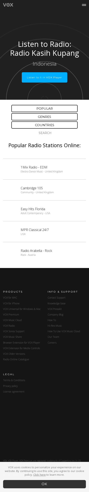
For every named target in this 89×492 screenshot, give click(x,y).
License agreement (13, 391)
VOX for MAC (10, 297)
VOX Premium (11, 314)
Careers (52, 342)
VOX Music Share (12, 337)
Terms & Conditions (14, 380)
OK (45, 484)
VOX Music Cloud (12, 320)
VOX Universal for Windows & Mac (22, 309)
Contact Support (56, 297)
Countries (44, 125)
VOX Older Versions (14, 354)
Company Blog (55, 314)
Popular (44, 108)
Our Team (53, 337)
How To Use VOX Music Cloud (64, 331)
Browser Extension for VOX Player (21, 342)
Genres (44, 117)
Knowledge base (57, 303)
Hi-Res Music (55, 325)
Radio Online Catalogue (16, 359)
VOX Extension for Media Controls (21, 348)
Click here (39, 475)
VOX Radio (9, 325)
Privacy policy (10, 386)
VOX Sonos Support (13, 331)
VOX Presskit (55, 309)
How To (52, 320)
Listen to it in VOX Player (44, 77)
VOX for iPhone (11, 303)
